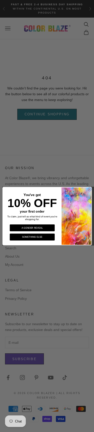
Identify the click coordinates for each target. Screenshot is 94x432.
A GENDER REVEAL (32, 227)
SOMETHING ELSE (32, 236)
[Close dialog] (89, 189)
